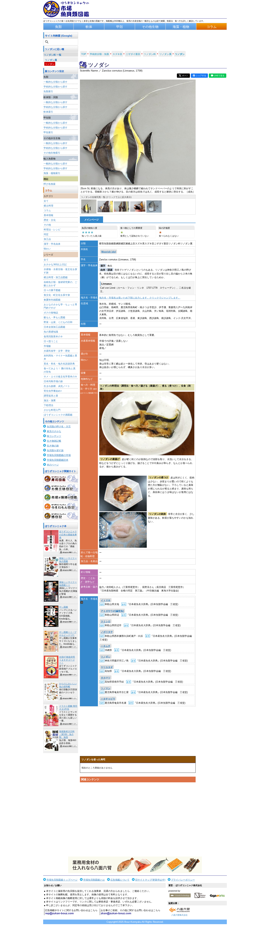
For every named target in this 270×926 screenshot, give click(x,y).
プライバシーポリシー (183, 879)
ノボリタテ (107, 632)
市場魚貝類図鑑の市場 (59, 455)
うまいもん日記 (60, 507)
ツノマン (105, 688)
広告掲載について (119, 879)
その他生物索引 (52, 152)
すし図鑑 (63, 607)
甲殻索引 (48, 132)
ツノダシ (50, 64)
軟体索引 (48, 111)
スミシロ (105, 621)
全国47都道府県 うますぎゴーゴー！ (67, 660)
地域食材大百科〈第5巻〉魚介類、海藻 (67, 734)
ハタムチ (105, 646)
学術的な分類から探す (55, 86)
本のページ (53, 464)
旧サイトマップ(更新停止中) (150, 879)
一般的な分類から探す (55, 81)
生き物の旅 (53, 445)
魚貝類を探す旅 (55, 450)
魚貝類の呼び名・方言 (59, 426)
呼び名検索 (49, 184)
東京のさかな (54, 431)
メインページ (91, 219)
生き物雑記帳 (54, 440)
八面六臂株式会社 (179, 915)
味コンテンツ (54, 436)
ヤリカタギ (107, 667)
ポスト (185, 75)
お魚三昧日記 (60, 488)
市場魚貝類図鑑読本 (57, 460)
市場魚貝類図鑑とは (94, 879)
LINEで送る (219, 75)
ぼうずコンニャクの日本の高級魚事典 (68, 534)
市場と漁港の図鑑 (60, 497)
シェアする (201, 75)
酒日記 (60, 516)
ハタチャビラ (108, 698)
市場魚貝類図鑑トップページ (62, 879)
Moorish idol (108, 251)
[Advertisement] (138, 819)
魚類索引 (48, 91)
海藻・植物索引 (52, 173)
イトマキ (105, 600)
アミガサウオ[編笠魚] (112, 611)
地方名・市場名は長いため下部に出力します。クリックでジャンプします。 (139, 297)
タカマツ (105, 677)
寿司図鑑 (60, 479)
